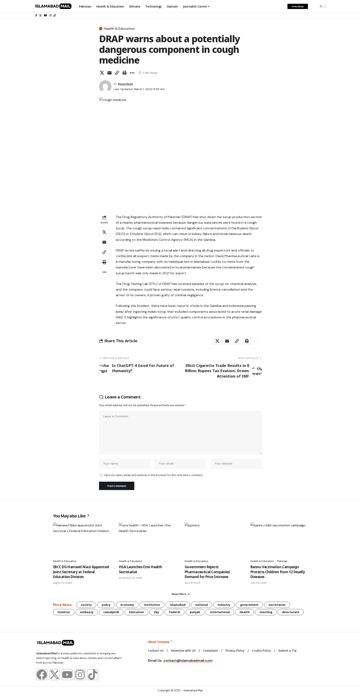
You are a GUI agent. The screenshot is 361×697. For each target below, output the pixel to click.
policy (106, 605)
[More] (132, 72)
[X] (40, 15)
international (220, 612)
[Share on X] (102, 72)
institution (152, 605)
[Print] (124, 72)
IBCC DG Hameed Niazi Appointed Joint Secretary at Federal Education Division (81, 571)
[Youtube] (67, 674)
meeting (265, 612)
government (249, 605)
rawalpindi (111, 612)
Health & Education (119, 28)
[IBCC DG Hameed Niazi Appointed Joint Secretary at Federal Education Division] (82, 539)
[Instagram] (50, 15)
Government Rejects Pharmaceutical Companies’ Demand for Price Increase (207, 571)
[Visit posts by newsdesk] (105, 86)
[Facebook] (36, 15)
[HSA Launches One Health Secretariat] (147, 539)
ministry (224, 605)
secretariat (277, 605)
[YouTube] (45, 15)
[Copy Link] (117, 72)
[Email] (109, 72)
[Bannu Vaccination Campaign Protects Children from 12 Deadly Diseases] (279, 539)
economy (127, 605)
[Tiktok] (92, 674)
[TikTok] (54, 15)
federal (174, 612)
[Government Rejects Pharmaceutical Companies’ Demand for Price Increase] (213, 539)
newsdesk (125, 84)
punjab (195, 612)
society (86, 605)
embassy (87, 612)
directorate (290, 612)
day (156, 612)
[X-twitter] (54, 674)
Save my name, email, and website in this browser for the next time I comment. (153, 475)
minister (63, 612)
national (201, 605)
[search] (313, 6)
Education (136, 612)
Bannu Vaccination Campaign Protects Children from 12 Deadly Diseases (277, 571)
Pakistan (282, 561)
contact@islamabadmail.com (188, 660)
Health (245, 612)
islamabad (178, 605)
